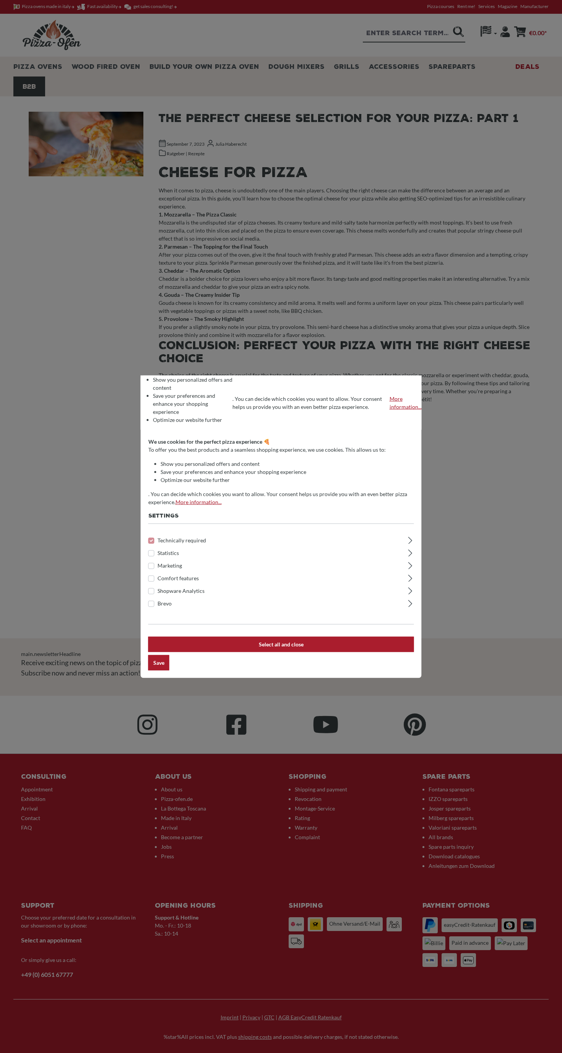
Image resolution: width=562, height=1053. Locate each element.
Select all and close (281, 644)
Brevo (165, 603)
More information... (406, 402)
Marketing (170, 565)
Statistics (168, 552)
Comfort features (178, 578)
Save (158, 662)
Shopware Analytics (181, 590)
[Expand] (410, 539)
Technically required (182, 540)
